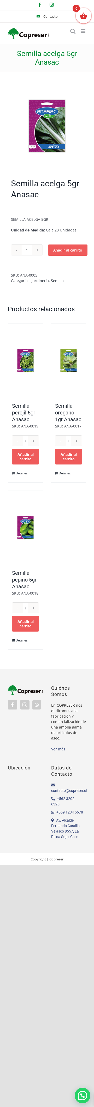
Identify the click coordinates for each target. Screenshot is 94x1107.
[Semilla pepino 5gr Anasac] (25, 527)
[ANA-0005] (47, 126)
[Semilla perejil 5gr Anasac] (25, 360)
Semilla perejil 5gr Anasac (23, 413)
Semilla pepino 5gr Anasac (24, 580)
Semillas (58, 280)
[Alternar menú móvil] (83, 31)
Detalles (20, 473)
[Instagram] (25, 705)
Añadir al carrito (67, 250)
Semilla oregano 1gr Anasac (68, 413)
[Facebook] (12, 705)
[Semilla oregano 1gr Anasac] (68, 360)
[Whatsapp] (36, 705)
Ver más (58, 749)
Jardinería (40, 280)
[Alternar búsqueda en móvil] (72, 31)
